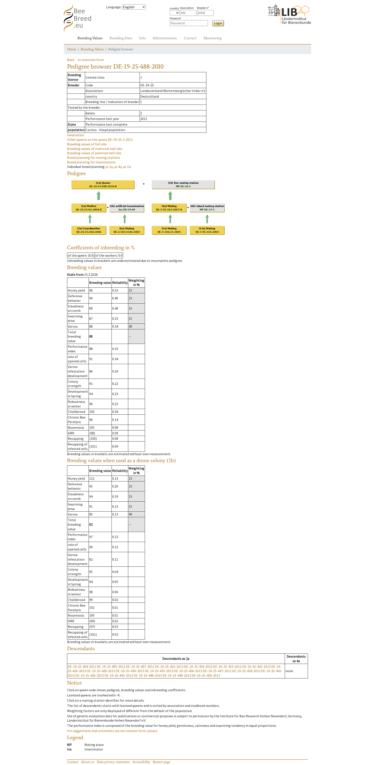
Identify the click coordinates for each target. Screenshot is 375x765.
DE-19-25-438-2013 (246, 671)
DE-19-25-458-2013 (206, 675)
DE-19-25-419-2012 (227, 666)
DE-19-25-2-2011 (100, 139)
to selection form (91, 59)
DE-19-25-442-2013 (89, 675)
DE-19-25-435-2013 (159, 671)
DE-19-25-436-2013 (188, 671)
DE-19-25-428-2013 (101, 671)
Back (70, 59)
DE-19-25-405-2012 (111, 666)
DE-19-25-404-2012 (82, 666)
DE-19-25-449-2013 (177, 675)
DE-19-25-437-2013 (217, 671)
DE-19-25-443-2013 (118, 675)
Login (218, 23)
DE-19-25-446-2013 (147, 675)
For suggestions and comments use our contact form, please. (112, 731)
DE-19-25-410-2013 (169, 666)
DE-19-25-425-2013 (256, 666)
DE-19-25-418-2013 (198, 666)
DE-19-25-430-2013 (130, 671)
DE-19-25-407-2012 (140, 666)
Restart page (161, 762)
